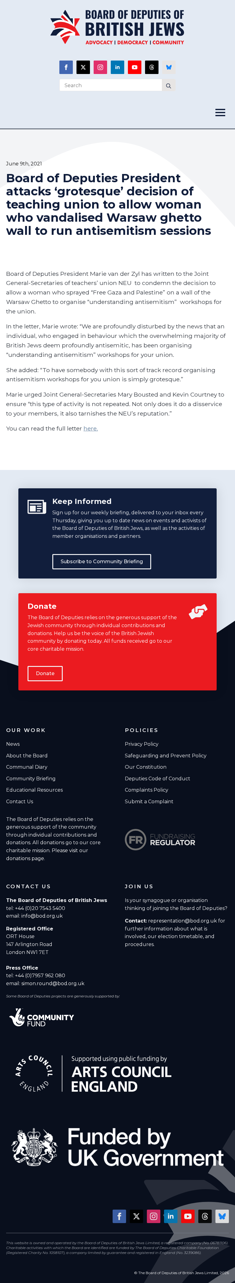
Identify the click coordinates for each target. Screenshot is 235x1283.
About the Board (27, 756)
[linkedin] (117, 67)
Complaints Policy (146, 790)
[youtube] (134, 67)
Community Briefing (31, 779)
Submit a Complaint (149, 801)
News (13, 744)
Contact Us (19, 801)
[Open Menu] (222, 112)
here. (91, 428)
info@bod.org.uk (42, 916)
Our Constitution (145, 767)
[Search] (168, 86)
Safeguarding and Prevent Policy (166, 756)
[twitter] (83, 67)
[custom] (152, 67)
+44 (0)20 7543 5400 (40, 908)
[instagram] (100, 67)
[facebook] (66, 67)
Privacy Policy (142, 744)
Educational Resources (34, 790)
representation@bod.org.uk (182, 921)
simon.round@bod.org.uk (52, 983)
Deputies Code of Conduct (157, 779)
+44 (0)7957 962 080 (40, 975)
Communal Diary (26, 767)
